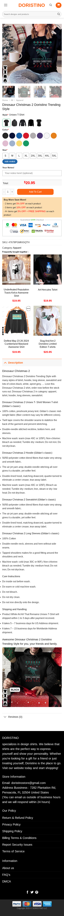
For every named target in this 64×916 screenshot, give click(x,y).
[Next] (57, 54)
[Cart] (58, 5)
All (12, 100)
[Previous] (7, 54)
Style (5, 115)
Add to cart (35, 192)
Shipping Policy (12, 831)
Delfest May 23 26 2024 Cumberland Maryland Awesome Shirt (16, 344)
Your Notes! (8, 167)
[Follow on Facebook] (27, 892)
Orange (54, 136)
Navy (12, 136)
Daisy (19, 143)
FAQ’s (6, 874)
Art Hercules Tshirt (47, 289)
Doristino (31, 5)
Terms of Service (13, 851)
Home (5, 100)
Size (4, 150)
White (47, 136)
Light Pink (5, 143)
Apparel (19, 100)
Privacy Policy (11, 824)
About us (8, 868)
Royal (19, 136)
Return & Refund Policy (17, 817)
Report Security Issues (17, 844)
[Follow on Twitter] (32, 892)
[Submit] (58, 14)
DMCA (6, 881)
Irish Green (26, 143)
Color (5, 129)
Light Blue (12, 143)
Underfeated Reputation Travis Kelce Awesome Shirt (16, 292)
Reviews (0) (15, 716)
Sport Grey (33, 136)
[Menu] (5, 5)
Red (26, 136)
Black (5, 136)
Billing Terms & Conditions (19, 838)
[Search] (50, 5)
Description (15, 362)
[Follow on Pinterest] (36, 892)
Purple (40, 136)
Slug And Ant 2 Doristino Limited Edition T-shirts (48, 344)
